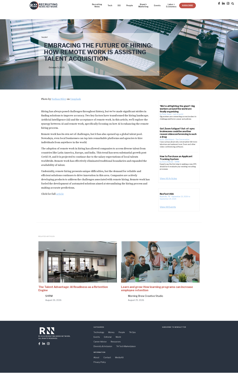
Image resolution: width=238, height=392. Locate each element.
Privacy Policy (100, 362)
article (60, 194)
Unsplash (75, 99)
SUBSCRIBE (187, 5)
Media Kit (119, 357)
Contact (107, 357)
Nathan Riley (59, 99)
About (96, 357)
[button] (232, 3)
